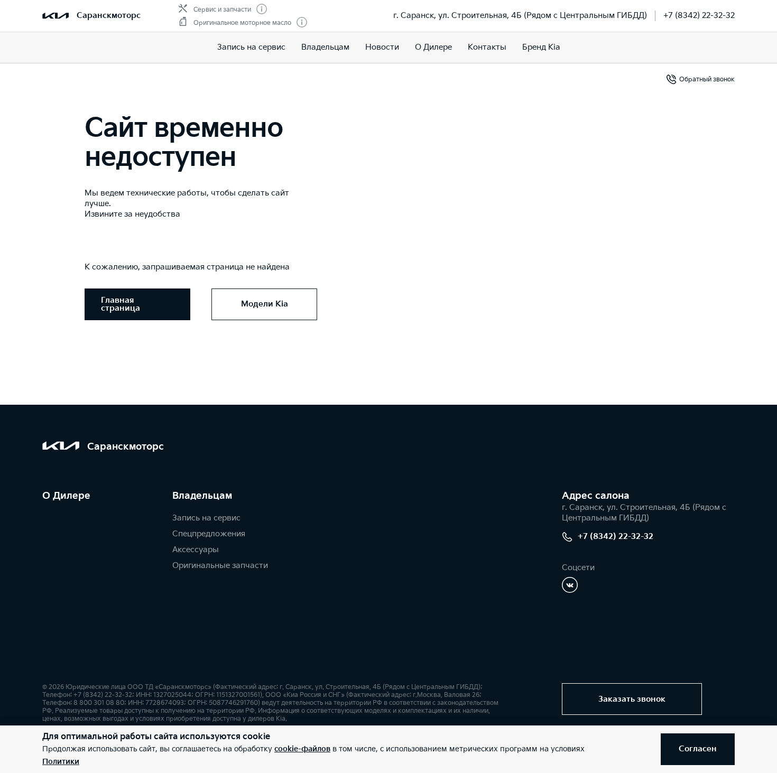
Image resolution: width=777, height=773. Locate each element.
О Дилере (433, 47)
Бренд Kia (541, 47)
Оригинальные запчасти (220, 566)
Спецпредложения (208, 534)
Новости (382, 47)
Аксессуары (195, 550)
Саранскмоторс (109, 16)
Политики (60, 761)
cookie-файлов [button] (302, 748)
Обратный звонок (707, 79)
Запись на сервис (251, 47)
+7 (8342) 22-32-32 (699, 16)
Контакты (487, 47)
